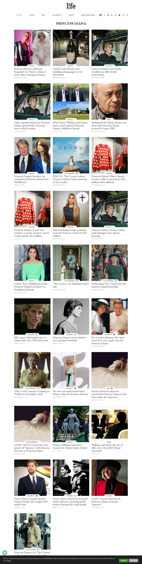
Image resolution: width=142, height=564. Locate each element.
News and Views (88, 15)
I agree (123, 560)
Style (19, 15)
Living (32, 15)
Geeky (71, 15)
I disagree (133, 560)
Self (43, 15)
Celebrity (57, 15)
